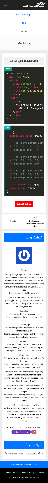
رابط (34, 431)
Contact (41, 472)
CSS (24, 22)
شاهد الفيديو (24, 204)
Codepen (32, 472)
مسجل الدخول (24, 453)
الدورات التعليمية (24, 14)
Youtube (8, 472)
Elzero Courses (17, 464)
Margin (13, 221)
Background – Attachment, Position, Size (35, 223)
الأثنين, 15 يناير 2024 (14, 427)
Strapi (35, 464)
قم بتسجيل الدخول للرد (21, 431)
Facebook (16, 472)
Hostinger (28, 464)
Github (23, 472)
